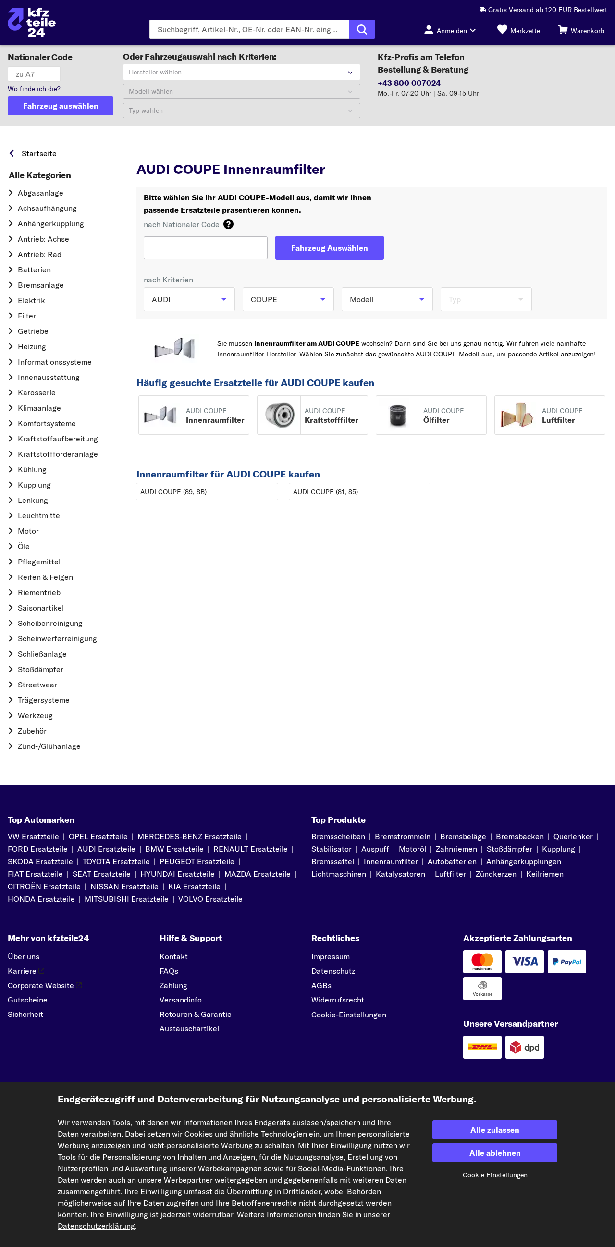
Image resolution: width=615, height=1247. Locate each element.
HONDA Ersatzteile (41, 898)
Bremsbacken (520, 836)
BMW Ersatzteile (174, 848)
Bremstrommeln (402, 836)
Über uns (23, 956)
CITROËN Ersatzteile (44, 886)
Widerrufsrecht (337, 999)
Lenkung (33, 500)
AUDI (189, 151)
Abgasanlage (40, 192)
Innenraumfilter (391, 861)
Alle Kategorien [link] (40, 175)
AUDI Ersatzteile (106, 848)
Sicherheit (25, 1014)
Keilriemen (545, 873)
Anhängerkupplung (51, 223)
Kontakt (174, 956)
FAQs (169, 970)
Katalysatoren (400, 873)
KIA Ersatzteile (194, 886)
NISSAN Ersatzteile (124, 886)
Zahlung (173, 985)
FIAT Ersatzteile (35, 873)
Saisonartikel (41, 607)
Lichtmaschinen (338, 873)
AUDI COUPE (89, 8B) (173, 492)
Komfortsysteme (47, 423)
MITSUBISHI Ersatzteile (127, 898)
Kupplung (34, 484)
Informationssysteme (55, 362)
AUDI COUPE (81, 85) (325, 492)
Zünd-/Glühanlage (49, 746)
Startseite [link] (39, 153)
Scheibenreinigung (50, 623)
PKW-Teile (153, 151)
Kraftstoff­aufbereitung (58, 438)
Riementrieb (39, 592)
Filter (27, 315)
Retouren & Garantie (196, 1014)
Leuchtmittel (40, 515)
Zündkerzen (496, 873)
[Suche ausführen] (362, 29)
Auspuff (375, 848)
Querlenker (573, 836)
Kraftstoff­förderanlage (58, 454)
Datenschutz (333, 970)
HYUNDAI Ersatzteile (177, 873)
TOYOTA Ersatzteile (116, 861)
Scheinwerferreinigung (57, 638)
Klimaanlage (39, 408)
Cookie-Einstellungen (348, 1014)
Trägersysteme (44, 700)
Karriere (22, 970)
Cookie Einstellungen (495, 1175)
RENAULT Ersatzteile (250, 848)
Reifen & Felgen (45, 577)
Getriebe (33, 331)
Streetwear (37, 684)
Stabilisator (331, 848)
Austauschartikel (189, 1028)
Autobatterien (452, 861)
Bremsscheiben (338, 836)
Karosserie (37, 392)
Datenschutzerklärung (96, 1226)
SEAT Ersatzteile (102, 873)
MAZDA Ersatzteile (257, 873)
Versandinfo (181, 999)
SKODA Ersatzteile (40, 861)
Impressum (330, 956)
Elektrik (31, 300)
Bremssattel (332, 861)
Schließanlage (42, 654)
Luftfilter (450, 873)
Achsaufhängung (47, 208)
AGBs (321, 985)
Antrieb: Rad (40, 254)
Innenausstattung (49, 377)
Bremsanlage (41, 285)
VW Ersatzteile (33, 836)
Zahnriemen (456, 848)
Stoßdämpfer (40, 669)
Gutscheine (28, 999)
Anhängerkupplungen (523, 861)
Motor (28, 531)
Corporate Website (41, 985)
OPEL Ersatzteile (98, 836)
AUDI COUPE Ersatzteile (287, 151)
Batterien (34, 269)
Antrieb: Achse (43, 239)
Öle (24, 546)
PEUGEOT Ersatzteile (197, 861)
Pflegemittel (39, 561)
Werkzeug (35, 715)
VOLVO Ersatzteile (210, 898)
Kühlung (32, 469)
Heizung (32, 346)
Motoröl (412, 848)
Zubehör (32, 730)
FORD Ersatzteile (38, 848)
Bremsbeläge (463, 836)
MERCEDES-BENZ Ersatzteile (189, 836)
